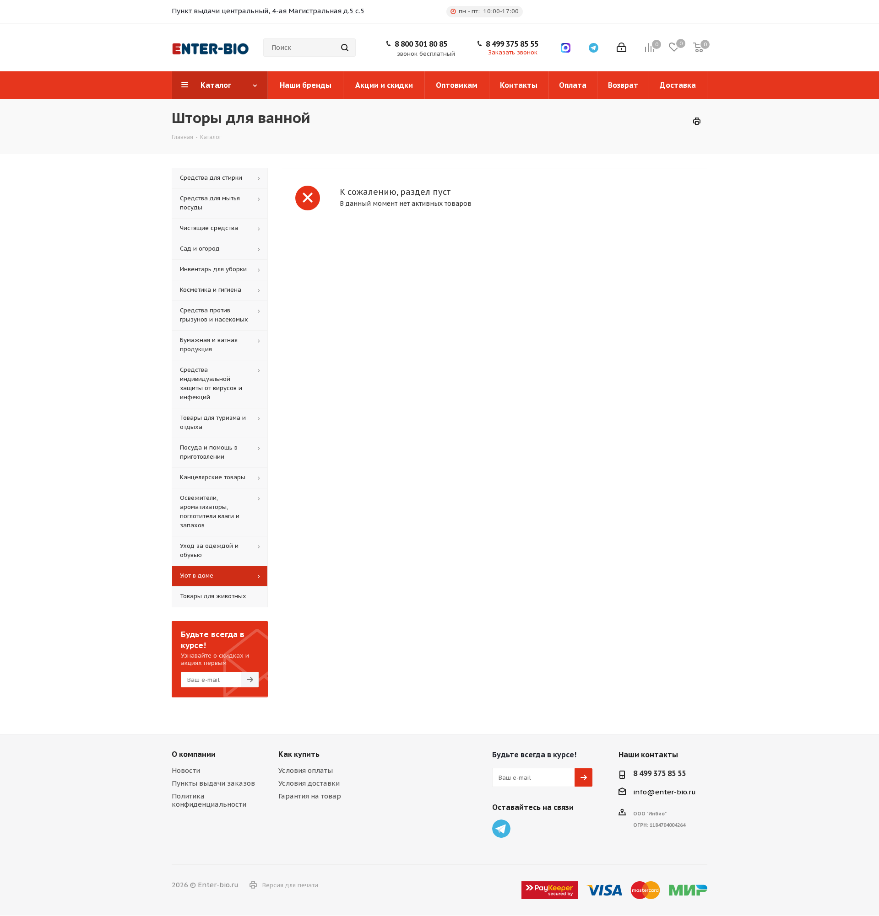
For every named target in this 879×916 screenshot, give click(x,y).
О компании (194, 754)
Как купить (299, 754)
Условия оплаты (305, 770)
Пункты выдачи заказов (213, 783)
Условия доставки (309, 783)
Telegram (501, 829)
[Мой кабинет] (621, 47)
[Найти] (345, 47)
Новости (186, 770)
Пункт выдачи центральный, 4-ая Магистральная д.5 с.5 (268, 10)
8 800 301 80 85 (421, 43)
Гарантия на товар (309, 796)
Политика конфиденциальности (209, 800)
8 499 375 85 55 (512, 44)
